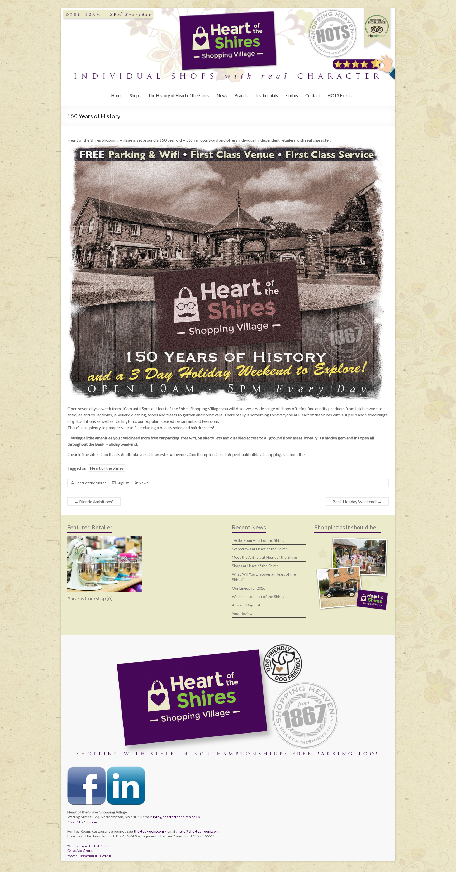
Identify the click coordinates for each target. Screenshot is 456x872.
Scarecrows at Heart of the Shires (260, 549)
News (222, 95)
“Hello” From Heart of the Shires (258, 540)
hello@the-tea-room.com (198, 831)
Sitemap (92, 821)
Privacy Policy (75, 821)
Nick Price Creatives (106, 845)
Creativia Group (80, 850)
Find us (291, 95)
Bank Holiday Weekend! (357, 501)
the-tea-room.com (149, 831)
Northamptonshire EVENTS (94, 855)
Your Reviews (243, 613)
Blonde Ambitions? (94, 501)
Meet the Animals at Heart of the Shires (265, 557)
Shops (135, 95)
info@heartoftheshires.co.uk (176, 816)
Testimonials (266, 95)
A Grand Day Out (246, 605)
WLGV (71, 855)
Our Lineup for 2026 (248, 588)
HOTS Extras (339, 95)
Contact (312, 95)
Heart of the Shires (107, 468)
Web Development (78, 845)
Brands (241, 95)
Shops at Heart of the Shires (255, 565)
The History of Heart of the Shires (178, 95)
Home (116, 95)
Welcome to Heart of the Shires (258, 596)
